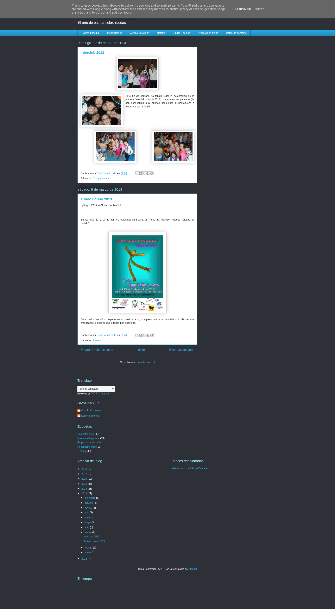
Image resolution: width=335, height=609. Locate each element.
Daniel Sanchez (90, 415)
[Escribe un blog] (140, 173)
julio (87, 512)
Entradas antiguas (181, 349)
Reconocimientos (87, 446)
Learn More (243, 9)
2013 (84, 493)
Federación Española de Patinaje (188, 468)
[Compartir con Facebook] (148, 173)
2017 (84, 473)
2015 (84, 483)
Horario (161, 32)
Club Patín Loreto (91, 410)
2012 (84, 558)
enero (88, 552)
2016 (84, 478)
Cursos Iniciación (139, 32)
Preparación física (208, 32)
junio (88, 517)
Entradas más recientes (97, 349)
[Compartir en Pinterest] (152, 173)
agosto (89, 507)
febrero (89, 547)
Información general (88, 438)
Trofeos (97, 340)
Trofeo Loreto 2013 (96, 199)
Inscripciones (114, 32)
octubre (89, 502)
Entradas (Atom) (145, 362)
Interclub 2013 (92, 52)
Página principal (90, 32)
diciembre (90, 497)
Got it (259, 9)
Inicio (141, 349)
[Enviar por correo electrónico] (137, 173)
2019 (84, 468)
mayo (88, 522)
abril (87, 527)
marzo (88, 532)
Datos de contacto (236, 32)
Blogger (192, 568)
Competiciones (101, 178)
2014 (84, 488)
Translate (104, 393)
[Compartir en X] (144, 173)
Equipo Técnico (181, 32)
